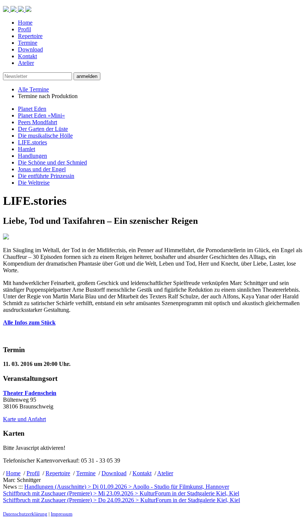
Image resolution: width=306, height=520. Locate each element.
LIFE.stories (32, 142)
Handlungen (32, 156)
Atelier (26, 63)
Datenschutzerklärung (25, 514)
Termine (27, 43)
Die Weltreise (34, 182)
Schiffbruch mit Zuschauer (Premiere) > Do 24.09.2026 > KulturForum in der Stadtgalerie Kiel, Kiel (121, 500)
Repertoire (30, 36)
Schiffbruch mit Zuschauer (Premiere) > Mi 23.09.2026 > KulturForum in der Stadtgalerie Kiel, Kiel (121, 493)
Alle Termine (33, 89)
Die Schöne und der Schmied (52, 162)
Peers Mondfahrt (37, 122)
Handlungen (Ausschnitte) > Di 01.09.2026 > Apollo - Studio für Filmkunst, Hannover (126, 486)
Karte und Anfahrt (24, 419)
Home (25, 22)
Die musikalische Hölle (45, 135)
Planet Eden (32, 109)
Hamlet (26, 149)
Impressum (61, 514)
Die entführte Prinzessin (46, 176)
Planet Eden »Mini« (41, 115)
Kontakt (27, 56)
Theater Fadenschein (29, 393)
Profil (24, 29)
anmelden (86, 76)
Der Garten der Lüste (43, 129)
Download (30, 49)
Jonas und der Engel (42, 169)
